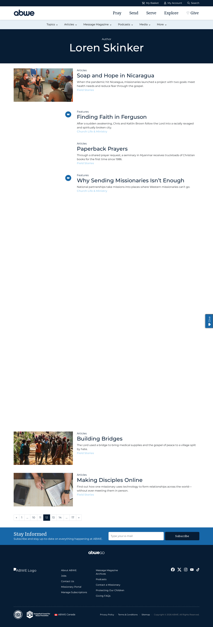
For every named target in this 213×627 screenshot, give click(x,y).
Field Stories (85, 90)
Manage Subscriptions (74, 592)
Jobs (63, 575)
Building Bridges (99, 438)
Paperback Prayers (102, 148)
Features (83, 111)
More (160, 24)
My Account (174, 3)
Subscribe (182, 536)
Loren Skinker (105, 90)
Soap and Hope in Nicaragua (115, 75)
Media (143, 24)
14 (60, 517)
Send (133, 13)
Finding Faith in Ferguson (112, 117)
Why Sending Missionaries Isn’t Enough (130, 180)
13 (53, 517)
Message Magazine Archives (107, 572)
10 (33, 517)
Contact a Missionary (108, 584)
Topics (51, 24)
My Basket (152, 3)
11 (40, 517)
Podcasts (124, 24)
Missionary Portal (71, 586)
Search (194, 3)
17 (73, 517)
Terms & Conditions (128, 614)
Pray (117, 13)
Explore (171, 13)
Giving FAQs (103, 595)
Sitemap (146, 614)
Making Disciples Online (110, 480)
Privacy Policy (107, 614)
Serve (151, 13)
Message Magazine (96, 24)
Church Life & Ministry (92, 131)
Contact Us (67, 581)
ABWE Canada (65, 614)
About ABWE (69, 570)
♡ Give (192, 13)
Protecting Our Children (110, 590)
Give (209, 319)
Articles (69, 24)
